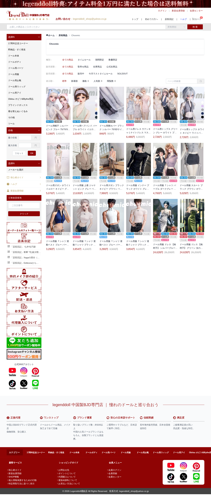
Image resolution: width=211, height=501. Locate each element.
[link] (50, 35)
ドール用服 (126, 452)
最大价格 (12, 145)
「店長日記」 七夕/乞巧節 (23, 246)
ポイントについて (67, 473)
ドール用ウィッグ (161, 452)
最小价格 (12, 137)
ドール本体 (74, 452)
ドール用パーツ (108, 452)
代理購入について (67, 477)
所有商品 (63, 35)
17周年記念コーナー (36, 452)
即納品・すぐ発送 (56, 452)
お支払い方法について (69, 483)
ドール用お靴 (143, 452)
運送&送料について (67, 480)
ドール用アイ (179, 452)
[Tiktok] (12, 384)
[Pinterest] (35, 372)
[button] (24, 37)
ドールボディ (91, 452)
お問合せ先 (63, 470)
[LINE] (35, 384)
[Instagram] (24, 372)
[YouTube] (12, 372)
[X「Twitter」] (24, 384)
